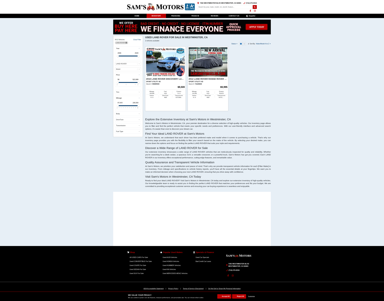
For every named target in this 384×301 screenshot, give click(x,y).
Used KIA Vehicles (169, 269)
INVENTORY (156, 16)
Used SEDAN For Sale (138, 269)
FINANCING (175, 16)
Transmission (121, 125)
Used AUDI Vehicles (170, 257)
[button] (255, 7)
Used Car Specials (202, 257)
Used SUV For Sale (137, 273)
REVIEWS (214, 16)
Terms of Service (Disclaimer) (193, 288)
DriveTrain (120, 119)
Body (118, 113)
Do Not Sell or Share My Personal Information (224, 288)
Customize (251, 296)
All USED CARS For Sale (139, 257)
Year (117, 48)
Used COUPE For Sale (138, 265)
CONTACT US (234, 16)
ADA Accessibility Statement (154, 288)
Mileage (119, 98)
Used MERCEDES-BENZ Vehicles (175, 273)
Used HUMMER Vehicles (172, 265)
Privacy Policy (173, 288)
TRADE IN (195, 16)
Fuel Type (119, 131)
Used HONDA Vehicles (171, 261)
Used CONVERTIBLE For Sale (141, 261)
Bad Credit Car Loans (203, 261)
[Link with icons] (250, 11)
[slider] (118, 56)
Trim (117, 92)
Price (118, 75)
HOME (136, 16)
